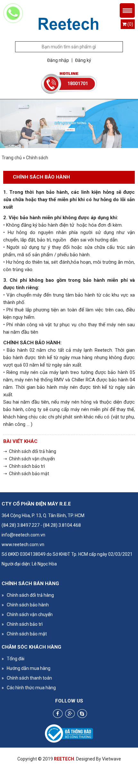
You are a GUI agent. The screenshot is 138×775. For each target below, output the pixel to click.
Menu (127, 10)
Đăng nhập (58, 60)
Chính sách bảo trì (22, 624)
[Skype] (82, 713)
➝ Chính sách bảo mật (26, 473)
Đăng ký (83, 60)
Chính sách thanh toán (27, 678)
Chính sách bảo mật (24, 633)
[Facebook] (58, 713)
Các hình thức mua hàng (29, 687)
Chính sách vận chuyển (27, 614)
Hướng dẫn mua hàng (26, 668)
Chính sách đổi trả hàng (28, 595)
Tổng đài (13, 658)
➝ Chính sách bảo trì (24, 466)
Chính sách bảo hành (25, 604)
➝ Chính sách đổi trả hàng (29, 451)
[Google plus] (70, 713)
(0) (129, 24)
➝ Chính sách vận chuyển (29, 458)
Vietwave (111, 758)
